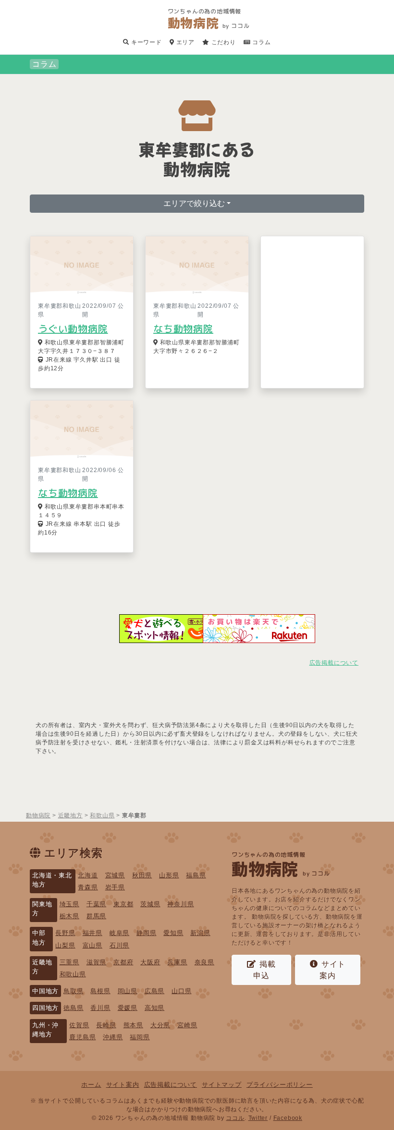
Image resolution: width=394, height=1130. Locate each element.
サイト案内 (332, 970)
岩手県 (115, 887)
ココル (235, 1118)
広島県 (154, 991)
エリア (184, 42)
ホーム (91, 1084)
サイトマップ (222, 1084)
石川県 (119, 945)
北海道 (88, 875)
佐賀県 (79, 1025)
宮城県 (115, 875)
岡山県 (127, 991)
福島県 (196, 875)
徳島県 (73, 1007)
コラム (261, 42)
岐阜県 (119, 932)
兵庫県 (177, 962)
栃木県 (69, 916)
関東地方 (42, 908)
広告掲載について (333, 662)
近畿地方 (42, 967)
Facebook (287, 1118)
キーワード (145, 42)
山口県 (181, 991)
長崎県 (106, 1025)
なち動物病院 (183, 328)
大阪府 (150, 962)
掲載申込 (264, 970)
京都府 (123, 962)
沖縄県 (113, 1037)
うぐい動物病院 (73, 328)
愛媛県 (127, 1007)
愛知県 (173, 932)
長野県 (65, 932)
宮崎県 (187, 1025)
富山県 (92, 945)
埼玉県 (69, 904)
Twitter (258, 1118)
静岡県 (146, 932)
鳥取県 (73, 991)
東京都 (123, 904)
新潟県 (200, 932)
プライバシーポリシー (279, 1084)
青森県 (88, 887)
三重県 (69, 962)
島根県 (100, 991)
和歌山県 (73, 974)
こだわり (222, 42)
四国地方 (45, 1007)
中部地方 (39, 937)
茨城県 (150, 904)
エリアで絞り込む (194, 203)
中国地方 (45, 991)
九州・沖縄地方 (45, 1029)
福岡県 (139, 1037)
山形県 (169, 875)
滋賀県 (96, 962)
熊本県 (133, 1025)
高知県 (154, 1007)
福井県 (92, 932)
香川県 (100, 1007)
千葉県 (96, 904)
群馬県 (96, 916)
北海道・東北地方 (52, 880)
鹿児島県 (82, 1037)
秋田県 (142, 875)
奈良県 (204, 962)
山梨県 (65, 945)
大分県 (160, 1025)
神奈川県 (180, 904)
